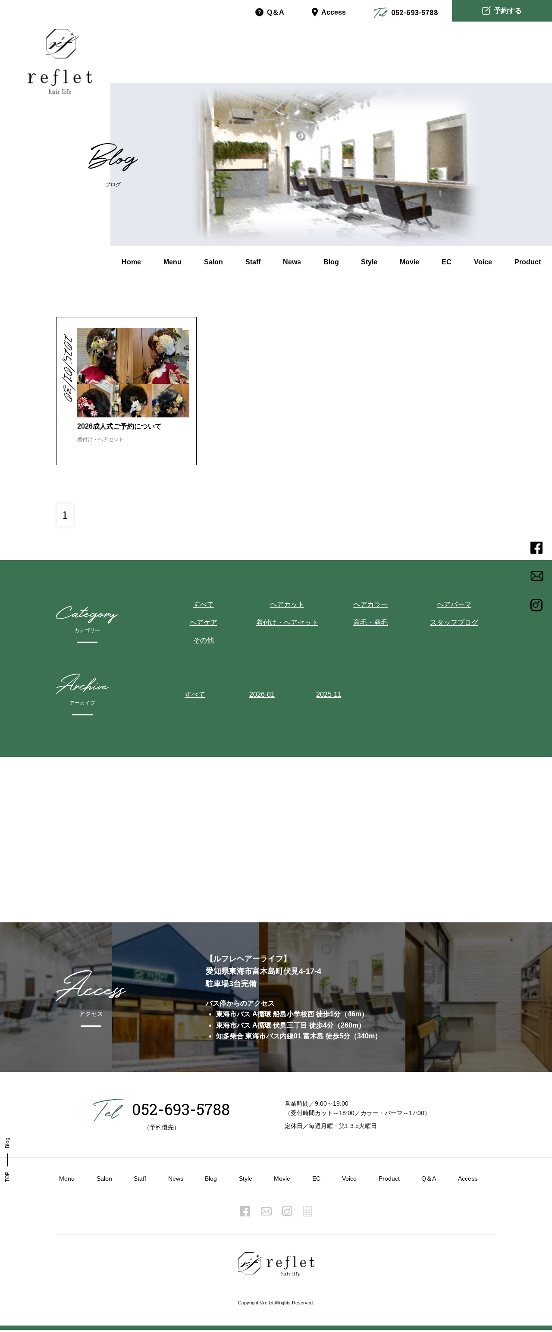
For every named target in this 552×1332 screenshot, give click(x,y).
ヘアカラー (370, 604)
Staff (140, 1178)
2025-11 (328, 694)
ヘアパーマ (454, 604)
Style (245, 1178)
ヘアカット (287, 604)
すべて (203, 604)
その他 (203, 640)
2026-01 (262, 694)
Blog (211, 1178)
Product (389, 1178)
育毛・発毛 (370, 622)
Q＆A (428, 1178)
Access (333, 12)
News (175, 1178)
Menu (67, 1178)
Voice (349, 1178)
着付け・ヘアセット (287, 622)
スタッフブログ (454, 622)
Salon (104, 1178)
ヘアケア (203, 622)
